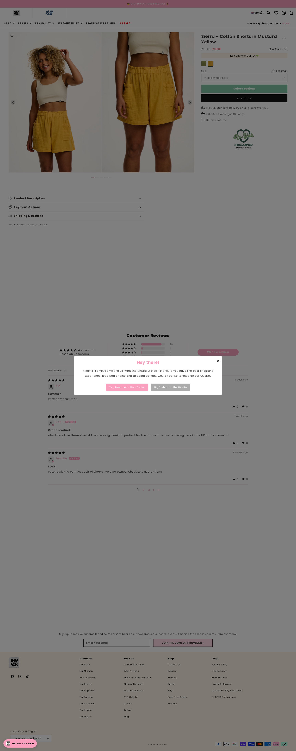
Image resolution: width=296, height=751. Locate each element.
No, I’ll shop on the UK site (170, 387)
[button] (20, 743)
